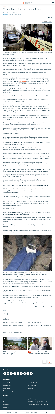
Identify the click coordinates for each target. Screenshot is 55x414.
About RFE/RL (6, 382)
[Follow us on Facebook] (21, 373)
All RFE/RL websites (12, 412)
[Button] (50, 17)
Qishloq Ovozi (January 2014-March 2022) (38, 399)
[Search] (46, 412)
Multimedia (6, 407)
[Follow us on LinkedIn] (24, 373)
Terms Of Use (6, 388)
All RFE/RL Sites (32, 385)
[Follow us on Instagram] (11, 373)
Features (5, 401)
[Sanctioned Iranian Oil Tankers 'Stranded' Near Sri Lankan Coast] (40, 343)
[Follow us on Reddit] (8, 373)
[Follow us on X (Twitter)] (18, 373)
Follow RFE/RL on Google (31, 412)
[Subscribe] (31, 373)
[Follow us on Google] (14, 373)
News (5, 6)
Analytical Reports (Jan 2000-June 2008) (38, 404)
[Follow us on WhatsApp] (27, 373)
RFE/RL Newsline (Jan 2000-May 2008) (38, 401)
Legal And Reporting (33, 382)
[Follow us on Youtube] (4, 373)
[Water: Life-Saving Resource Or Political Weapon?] (15, 343)
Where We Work (7, 385)
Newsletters (6, 404)
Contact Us (30, 388)
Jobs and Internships (8, 391)
